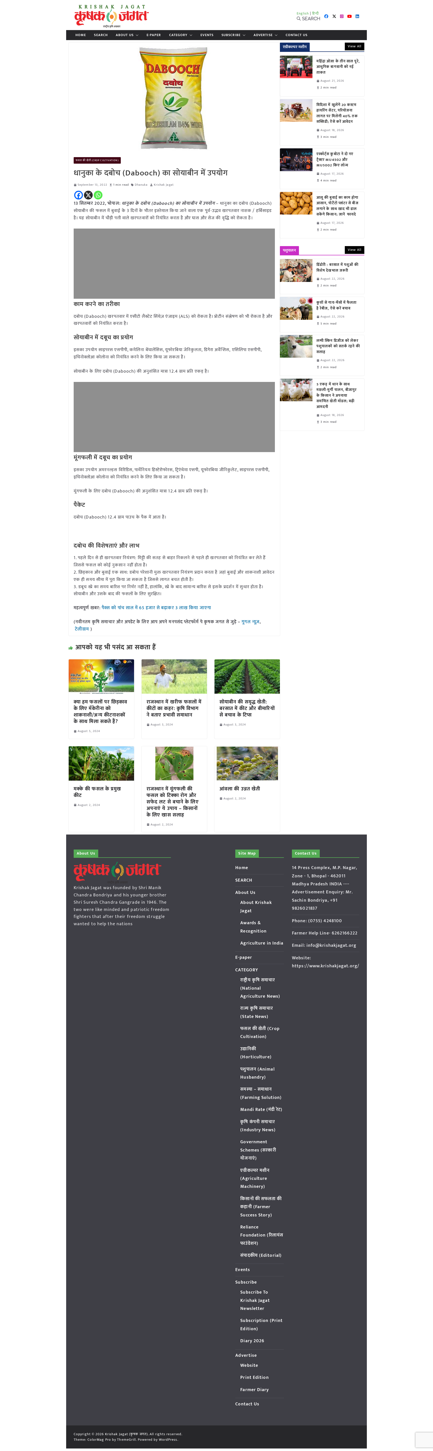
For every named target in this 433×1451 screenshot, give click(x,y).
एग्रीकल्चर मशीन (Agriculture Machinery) (255, 1179)
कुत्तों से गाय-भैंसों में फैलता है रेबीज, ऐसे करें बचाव (336, 305)
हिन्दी (315, 13)
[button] (136, 35)
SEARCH (101, 35)
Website (249, 1365)
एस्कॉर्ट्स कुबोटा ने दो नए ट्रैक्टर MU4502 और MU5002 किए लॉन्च (335, 159)
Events (206, 35)
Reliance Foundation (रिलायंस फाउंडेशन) (261, 1235)
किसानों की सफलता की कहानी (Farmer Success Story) (261, 1207)
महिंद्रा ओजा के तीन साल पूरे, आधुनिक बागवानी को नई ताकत (338, 67)
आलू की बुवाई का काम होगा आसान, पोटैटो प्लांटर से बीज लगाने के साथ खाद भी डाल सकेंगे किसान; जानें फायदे (337, 206)
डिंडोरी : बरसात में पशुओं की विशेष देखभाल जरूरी (337, 267)
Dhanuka (141, 184)
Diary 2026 (252, 1341)
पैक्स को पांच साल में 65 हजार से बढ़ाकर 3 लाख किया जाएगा (155, 608)
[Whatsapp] (98, 195)
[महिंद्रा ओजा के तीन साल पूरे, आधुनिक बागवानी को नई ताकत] (296, 76)
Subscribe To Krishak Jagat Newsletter (255, 1300)
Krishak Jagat (164, 184)
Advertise (263, 35)
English (303, 13)
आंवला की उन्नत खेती (240, 789)
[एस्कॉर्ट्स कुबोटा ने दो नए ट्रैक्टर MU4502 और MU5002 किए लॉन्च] (296, 168)
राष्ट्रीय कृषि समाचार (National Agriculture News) (260, 988)
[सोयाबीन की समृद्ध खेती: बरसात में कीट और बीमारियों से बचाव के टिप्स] (247, 663)
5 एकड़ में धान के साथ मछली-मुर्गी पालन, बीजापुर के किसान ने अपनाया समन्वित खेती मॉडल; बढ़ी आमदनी (336, 396)
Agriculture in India (261, 943)
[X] (88, 195)
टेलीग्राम (82, 629)
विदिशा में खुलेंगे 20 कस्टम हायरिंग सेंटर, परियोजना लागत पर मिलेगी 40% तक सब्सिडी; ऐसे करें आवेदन (337, 113)
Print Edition (254, 1377)
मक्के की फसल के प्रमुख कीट (97, 792)
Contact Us (296, 35)
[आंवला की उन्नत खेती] (247, 750)
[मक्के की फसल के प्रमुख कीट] (101, 750)
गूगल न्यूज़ (250, 622)
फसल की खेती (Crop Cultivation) (97, 160)
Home (80, 35)
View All (354, 46)
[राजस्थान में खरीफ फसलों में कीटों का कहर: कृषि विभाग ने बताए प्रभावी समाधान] (174, 663)
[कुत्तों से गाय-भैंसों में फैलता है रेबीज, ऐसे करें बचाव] (296, 314)
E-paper (154, 35)
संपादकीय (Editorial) (261, 1255)
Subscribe (231, 35)
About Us (125, 35)
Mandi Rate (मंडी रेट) (261, 1109)
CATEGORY (178, 35)
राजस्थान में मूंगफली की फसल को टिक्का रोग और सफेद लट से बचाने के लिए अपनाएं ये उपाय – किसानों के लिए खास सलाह (173, 802)
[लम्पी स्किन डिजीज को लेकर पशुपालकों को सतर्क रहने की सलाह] (296, 355)
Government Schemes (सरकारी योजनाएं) (258, 1150)
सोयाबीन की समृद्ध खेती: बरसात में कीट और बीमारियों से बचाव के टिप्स (247, 708)
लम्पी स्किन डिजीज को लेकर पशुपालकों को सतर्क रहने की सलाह (338, 346)
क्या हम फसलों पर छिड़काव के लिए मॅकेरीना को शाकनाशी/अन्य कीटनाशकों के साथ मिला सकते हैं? (101, 712)
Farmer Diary (254, 1390)
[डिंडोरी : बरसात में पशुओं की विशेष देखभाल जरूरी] (296, 276)
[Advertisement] (174, 264)
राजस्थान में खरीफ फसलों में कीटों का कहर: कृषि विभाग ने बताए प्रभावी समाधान (174, 708)
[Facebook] (78, 195)
